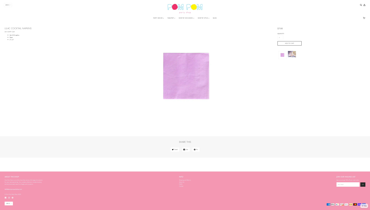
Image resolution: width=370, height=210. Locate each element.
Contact (181, 186)
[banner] (185, 8)
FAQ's (180, 184)
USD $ (7, 5)
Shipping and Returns (185, 180)
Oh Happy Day (10, 32)
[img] (361, 5)
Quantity (280, 34)
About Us (181, 182)
